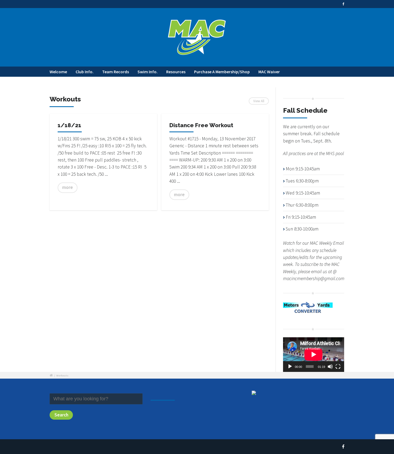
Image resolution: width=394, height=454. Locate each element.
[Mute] (330, 366)
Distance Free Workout (201, 125)
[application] (313, 354)
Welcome (58, 71)
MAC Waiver (269, 71)
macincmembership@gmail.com (313, 278)
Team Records (115, 71)
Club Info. (85, 71)
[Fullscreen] (338, 366)
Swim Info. (147, 71)
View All (258, 101)
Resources (175, 71)
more (67, 187)
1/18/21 (69, 125)
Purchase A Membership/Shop (222, 71)
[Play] (290, 366)
